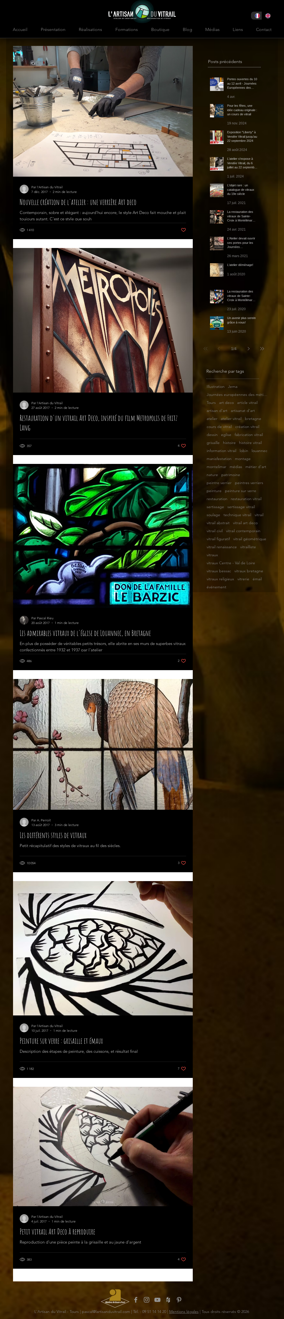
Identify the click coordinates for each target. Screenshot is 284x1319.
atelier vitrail (231, 418)
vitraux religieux (220, 579)
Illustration (216, 386)
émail (257, 579)
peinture (214, 491)
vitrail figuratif (218, 539)
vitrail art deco (245, 523)
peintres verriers (249, 482)
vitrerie (243, 579)
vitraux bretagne (248, 571)
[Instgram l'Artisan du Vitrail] (146, 1300)
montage (243, 458)
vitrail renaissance (222, 547)
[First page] (206, 349)
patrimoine (230, 474)
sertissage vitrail (241, 507)
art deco (226, 402)
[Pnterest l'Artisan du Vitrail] (179, 1300)
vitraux (212, 555)
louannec (259, 450)
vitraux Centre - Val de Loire (231, 563)
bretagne (253, 418)
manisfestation (219, 458)
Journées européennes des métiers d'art (237, 394)
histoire (229, 442)
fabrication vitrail (249, 434)
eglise (226, 434)
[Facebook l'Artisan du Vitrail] (136, 1300)
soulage (213, 515)
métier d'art (255, 466)
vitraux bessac (219, 571)
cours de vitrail (219, 426)
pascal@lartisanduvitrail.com (106, 1311)
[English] (266, 16)
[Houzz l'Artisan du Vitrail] (168, 1300)
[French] (256, 16)
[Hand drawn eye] (115, 1298)
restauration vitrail (246, 499)
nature (212, 474)
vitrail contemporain (243, 531)
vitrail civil (215, 531)
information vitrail (221, 450)
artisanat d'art (243, 410)
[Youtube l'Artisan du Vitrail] (157, 1300)
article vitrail (247, 402)
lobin (244, 450)
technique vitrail (237, 515)
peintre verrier (219, 482)
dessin (212, 434)
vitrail (259, 515)
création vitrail (247, 426)
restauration (217, 499)
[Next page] (249, 349)
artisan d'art (217, 410)
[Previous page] (219, 349)
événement (216, 587)
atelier (212, 418)
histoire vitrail (250, 442)
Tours (211, 402)
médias (236, 466)
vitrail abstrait (218, 523)
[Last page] (262, 349)
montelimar (216, 466)
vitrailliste (248, 547)
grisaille (213, 442)
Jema (232, 386)
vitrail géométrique (249, 539)
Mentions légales (184, 1311)
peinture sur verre (240, 491)
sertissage (215, 507)
